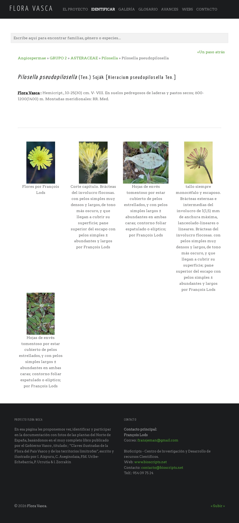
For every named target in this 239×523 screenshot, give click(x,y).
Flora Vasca (36, 506)
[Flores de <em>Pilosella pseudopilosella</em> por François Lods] (40, 162)
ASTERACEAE (84, 58)
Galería (126, 9)
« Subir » (218, 506)
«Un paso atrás (211, 52)
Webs (187, 9)
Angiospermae (32, 58)
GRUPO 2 (58, 58)
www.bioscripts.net (150, 462)
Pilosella (110, 58)
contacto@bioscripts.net (162, 468)
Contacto (206, 9)
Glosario (148, 9)
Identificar (103, 9)
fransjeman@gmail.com (157, 440)
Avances (169, 9)
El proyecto (75, 9)
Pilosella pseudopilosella (47, 77)
